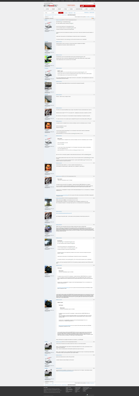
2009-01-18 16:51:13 (59, 121)
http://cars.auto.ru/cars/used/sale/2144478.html (63, 287)
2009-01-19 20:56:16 (59, 211)
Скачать (76, 390)
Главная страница (68, 387)
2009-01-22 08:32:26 (59, 368)
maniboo (46, 341)
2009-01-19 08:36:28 (59, 198)
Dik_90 (46, 135)
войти (86, 16)
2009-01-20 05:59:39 (59, 224)
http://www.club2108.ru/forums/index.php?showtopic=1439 (64, 213)
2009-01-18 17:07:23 (59, 135)
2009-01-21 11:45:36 (59, 265)
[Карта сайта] (94, 0)
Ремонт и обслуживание (69, 389)
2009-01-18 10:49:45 (59, 68)
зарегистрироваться (91, 16)
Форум (50, 0)
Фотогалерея (77, 389)
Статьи (67, 390)
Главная (45, 0)
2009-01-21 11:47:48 (59, 299)
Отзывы (62, 0)
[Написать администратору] (92, 0)
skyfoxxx (46, 265)
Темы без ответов (91, 12)
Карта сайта (84, 389)
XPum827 (46, 41)
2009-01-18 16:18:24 (59, 94)
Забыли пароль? (70, 12)
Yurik (46, 176)
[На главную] (91, 0)
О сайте (76, 0)
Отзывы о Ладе (77, 391)
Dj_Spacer (46, 68)
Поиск (74, 12)
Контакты (81, 0)
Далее (53, 16)
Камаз (46, 121)
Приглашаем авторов (86, 387)
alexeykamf (46, 198)
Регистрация (65, 12)
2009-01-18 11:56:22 (59, 81)
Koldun (46, 224)
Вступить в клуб (89, 5)
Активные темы (86, 12)
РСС (93, 18)
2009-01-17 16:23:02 (59, 41)
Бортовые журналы (56, 0)
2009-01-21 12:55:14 (59, 341)
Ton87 (46, 81)
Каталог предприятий (69, 0)
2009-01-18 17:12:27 (59, 176)
